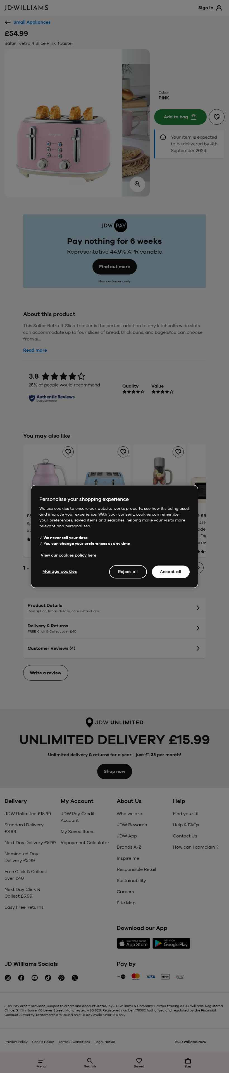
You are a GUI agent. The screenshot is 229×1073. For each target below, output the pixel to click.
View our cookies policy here (68, 555)
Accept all (171, 571)
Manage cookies (59, 571)
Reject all (128, 571)
